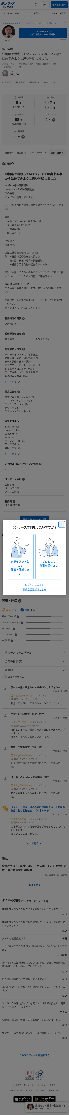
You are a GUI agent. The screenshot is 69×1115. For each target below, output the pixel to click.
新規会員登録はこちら (34, 589)
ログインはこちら (34, 584)
